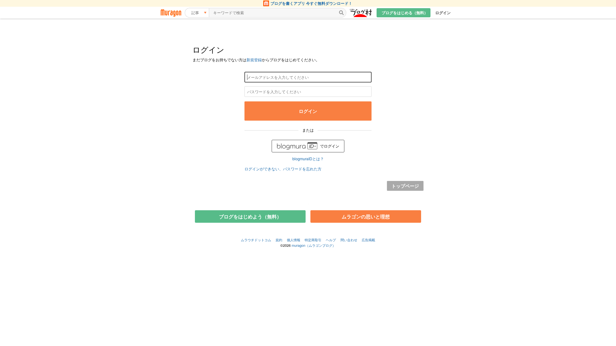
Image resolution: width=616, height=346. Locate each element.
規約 (279, 239)
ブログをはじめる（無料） (405, 12)
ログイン (443, 12)
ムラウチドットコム (256, 239)
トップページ (405, 185)
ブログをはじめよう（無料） (250, 216)
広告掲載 (368, 239)
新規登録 (254, 59)
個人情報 (293, 239)
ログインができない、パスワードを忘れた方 (282, 169)
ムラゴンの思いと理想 (366, 216)
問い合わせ (348, 239)
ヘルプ (331, 239)
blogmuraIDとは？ (308, 158)
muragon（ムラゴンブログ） (314, 245)
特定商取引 (313, 239)
